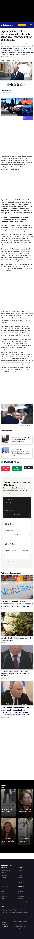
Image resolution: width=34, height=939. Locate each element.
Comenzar (17, 534)
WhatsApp (17, 469)
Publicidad (4, 875)
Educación (4, 912)
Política (3, 60)
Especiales (18, 911)
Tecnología (18, 912)
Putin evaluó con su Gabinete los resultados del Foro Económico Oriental (20, 440)
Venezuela (4, 894)
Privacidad (4, 880)
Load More (17, 855)
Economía (19, 909)
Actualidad (21, 891)
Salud (7, 911)
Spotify (20, 882)
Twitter (20, 875)
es (21, 929)
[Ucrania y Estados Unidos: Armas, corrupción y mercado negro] (17, 624)
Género (12, 911)
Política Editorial (5, 873)
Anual (27, 493)
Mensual (21, 493)
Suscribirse (17, 514)
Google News (6, 468)
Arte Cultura (11, 912)
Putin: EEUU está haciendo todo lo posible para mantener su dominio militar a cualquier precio (21, 453)
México (3, 891)
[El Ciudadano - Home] (7, 25)
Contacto (4, 877)
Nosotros (15, 921)
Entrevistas (21, 896)
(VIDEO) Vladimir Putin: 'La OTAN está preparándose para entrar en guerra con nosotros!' (15, 674)
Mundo (9, 60)
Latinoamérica (5, 896)
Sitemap (26, 926)
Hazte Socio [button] (22, 25)
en (24, 929)
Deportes (25, 912)
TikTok (20, 880)
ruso (12, 326)
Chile (2, 889)
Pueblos (25, 909)
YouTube (29, 467)
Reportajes (21, 898)
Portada (20, 889)
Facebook (21, 870)
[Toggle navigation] (31, 25)
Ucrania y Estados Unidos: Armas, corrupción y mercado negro (16, 639)
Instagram (21, 873)
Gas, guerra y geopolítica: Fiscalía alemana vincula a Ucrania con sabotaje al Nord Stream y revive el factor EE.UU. (17, 603)
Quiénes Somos (5, 870)
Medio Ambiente (10, 909)
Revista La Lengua (23, 901)
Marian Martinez (6, 90)
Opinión (20, 894)
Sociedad (24, 911)
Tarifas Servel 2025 (17, 926)
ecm (18, 60)
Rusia (13, 60)
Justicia (3, 911)
